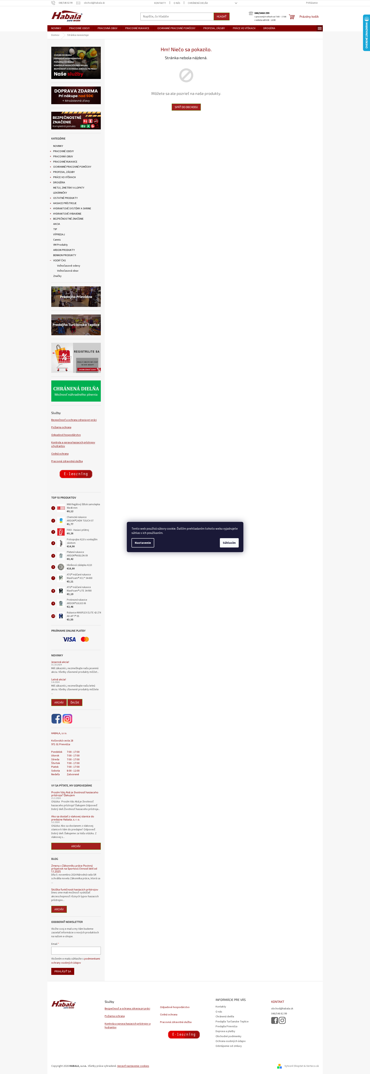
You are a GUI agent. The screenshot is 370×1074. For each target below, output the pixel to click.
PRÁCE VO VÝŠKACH (64, 177)
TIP (55, 229)
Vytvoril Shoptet (294, 1066)
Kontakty (160, 3)
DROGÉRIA (59, 182)
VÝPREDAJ (59, 234)
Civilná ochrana (60, 454)
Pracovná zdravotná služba (67, 461)
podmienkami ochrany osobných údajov (75, 961)
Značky (57, 276)
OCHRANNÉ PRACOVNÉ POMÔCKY (72, 167)
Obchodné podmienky (228, 1036)
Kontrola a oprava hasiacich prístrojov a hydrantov (73, 444)
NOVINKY (58, 146)
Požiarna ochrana (61, 427)
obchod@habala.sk (282, 1009)
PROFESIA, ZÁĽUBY (64, 172)
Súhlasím (229, 543)
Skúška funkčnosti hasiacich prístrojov (74, 889)
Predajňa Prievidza (226, 1026)
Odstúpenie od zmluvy (229, 1046)
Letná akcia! (58, 679)
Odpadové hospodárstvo (66, 435)
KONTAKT (277, 1001)
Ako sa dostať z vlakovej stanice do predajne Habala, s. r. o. (72, 818)
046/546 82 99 (279, 1014)
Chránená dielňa (198, 3)
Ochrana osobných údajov (231, 1041)
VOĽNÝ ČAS (59, 260)
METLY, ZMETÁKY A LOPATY (68, 188)
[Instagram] (67, 719)
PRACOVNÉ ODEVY (63, 151)
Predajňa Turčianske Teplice (232, 1022)
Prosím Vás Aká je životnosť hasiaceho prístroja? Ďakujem (74, 794)
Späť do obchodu (186, 107)
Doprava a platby (225, 1031)
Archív (59, 702)
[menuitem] (56, 28)
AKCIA (56, 224)
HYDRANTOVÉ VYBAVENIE (67, 214)
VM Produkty (60, 245)
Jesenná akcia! (60, 661)
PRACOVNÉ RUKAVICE (65, 162)
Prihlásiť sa (62, 971)
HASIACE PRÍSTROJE (65, 203)
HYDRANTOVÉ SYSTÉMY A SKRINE (72, 208)
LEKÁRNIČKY (60, 193)
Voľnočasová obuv (67, 271)
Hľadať (221, 16)
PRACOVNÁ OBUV (63, 157)
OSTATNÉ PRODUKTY (65, 198)
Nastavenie (143, 543)
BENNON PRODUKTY (64, 255)
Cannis (57, 240)
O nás (177, 3)
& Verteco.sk (311, 1066)
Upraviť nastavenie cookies (133, 1066)
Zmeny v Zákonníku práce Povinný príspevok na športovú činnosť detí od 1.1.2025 (74, 868)
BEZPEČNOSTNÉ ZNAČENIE (68, 219)
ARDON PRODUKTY (64, 250)
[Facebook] (56, 719)
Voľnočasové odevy (68, 266)
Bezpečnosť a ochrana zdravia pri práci (74, 420)
